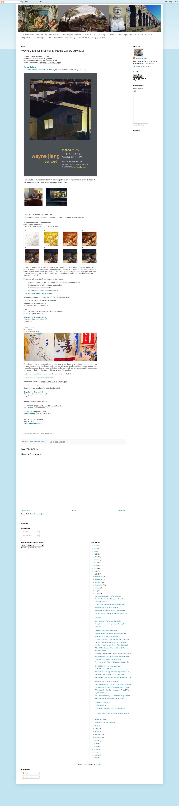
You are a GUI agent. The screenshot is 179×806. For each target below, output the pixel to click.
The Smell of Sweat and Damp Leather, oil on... (110, 599)
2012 (95, 749)
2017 (95, 571)
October (98, 582)
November (99, 579)
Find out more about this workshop (38, 293)
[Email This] (54, 442)
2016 (95, 574)
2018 (95, 568)
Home (74, 510)
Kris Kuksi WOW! (100, 651)
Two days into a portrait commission (106, 636)
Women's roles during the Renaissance (108, 596)
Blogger (98, 764)
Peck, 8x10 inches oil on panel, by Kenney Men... (111, 624)
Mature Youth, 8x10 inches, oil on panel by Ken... (111, 610)
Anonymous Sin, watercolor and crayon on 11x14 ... (112, 634)
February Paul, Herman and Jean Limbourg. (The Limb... (113, 677)
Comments (28, 535)
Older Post (121, 510)
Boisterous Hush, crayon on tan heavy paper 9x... (111, 613)
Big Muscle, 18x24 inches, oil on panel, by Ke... (110, 675)
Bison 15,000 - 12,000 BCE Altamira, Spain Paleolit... (112, 687)
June (97, 594)
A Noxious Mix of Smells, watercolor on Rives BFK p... (112, 690)
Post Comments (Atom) (38, 514)
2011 (95, 752)
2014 (95, 744)
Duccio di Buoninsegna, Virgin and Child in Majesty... (112, 713)
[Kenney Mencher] (140, 123)
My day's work (99, 693)
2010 (95, 755)
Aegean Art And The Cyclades (105, 722)
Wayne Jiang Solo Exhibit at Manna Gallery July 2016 (112, 656)
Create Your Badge (139, 125)
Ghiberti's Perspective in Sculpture (106, 631)
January (98, 737)
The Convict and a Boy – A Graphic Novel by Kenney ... (113, 696)
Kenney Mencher (142, 58)
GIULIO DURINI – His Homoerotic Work (108, 666)
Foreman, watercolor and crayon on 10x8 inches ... (111, 642)
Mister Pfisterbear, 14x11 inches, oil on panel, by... (111, 669)
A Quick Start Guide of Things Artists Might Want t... (111, 648)
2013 (95, 746)
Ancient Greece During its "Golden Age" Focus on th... (112, 672)
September (99, 585)
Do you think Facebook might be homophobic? (110, 708)
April (97, 729)
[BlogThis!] (57, 442)
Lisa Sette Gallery (101, 602)
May (97, 726)
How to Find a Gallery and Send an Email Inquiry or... (112, 639)
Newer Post (26, 510)
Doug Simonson (100, 705)
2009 (95, 758)
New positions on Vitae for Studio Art (107, 607)
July (96, 591)
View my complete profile (141, 66)
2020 (95, 562)
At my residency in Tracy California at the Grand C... (112, 662)
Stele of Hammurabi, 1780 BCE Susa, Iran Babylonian (113, 684)
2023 (95, 554)
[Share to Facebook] (61, 442)
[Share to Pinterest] (64, 442)
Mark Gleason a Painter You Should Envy (108, 621)
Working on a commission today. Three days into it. (111, 645)
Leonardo (98, 617)
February (98, 734)
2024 (95, 551)
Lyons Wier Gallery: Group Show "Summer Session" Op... (114, 653)
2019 (95, 565)
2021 (95, 560)
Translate (37, 548)
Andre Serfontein (100, 719)
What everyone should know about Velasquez (110, 698)
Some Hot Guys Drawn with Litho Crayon (108, 659)
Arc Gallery (28, 408)
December (99, 576)
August (97, 588)
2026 (95, 545)
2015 (95, 741)
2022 (95, 557)
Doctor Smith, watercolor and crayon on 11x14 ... (111, 605)
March (97, 731)
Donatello (98, 627)
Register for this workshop (35, 317)
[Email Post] (50, 441)
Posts (26, 532)
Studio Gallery (29, 413)
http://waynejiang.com (33, 423)
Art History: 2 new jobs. (102, 702)
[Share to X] (59, 442)
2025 (95, 548)
